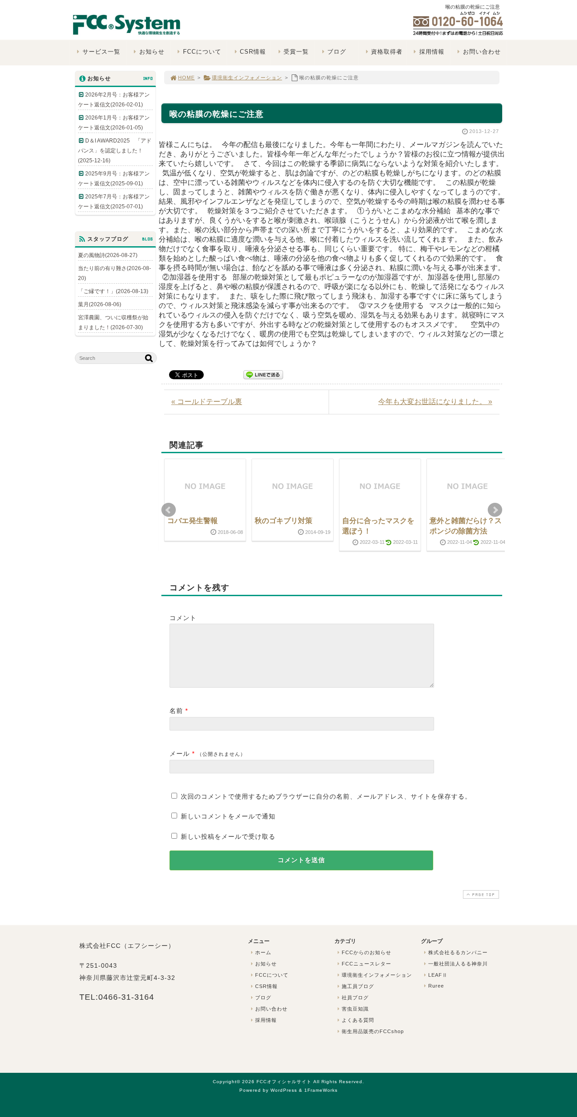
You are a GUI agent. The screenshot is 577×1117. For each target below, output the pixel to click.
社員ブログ (355, 997)
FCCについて (202, 51)
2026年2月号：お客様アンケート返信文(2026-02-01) (114, 100)
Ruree (436, 985)
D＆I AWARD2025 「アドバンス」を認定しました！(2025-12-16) (114, 151)
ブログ (336, 51)
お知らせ (152, 51)
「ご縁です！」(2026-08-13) (113, 291)
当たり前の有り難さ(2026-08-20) (114, 273)
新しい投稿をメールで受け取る (228, 836)
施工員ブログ (358, 986)
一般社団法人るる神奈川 (458, 963)
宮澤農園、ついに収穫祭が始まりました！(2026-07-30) (113, 322)
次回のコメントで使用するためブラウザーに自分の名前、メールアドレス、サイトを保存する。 (326, 796)
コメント (183, 617)
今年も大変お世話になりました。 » (435, 401)
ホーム (263, 952)
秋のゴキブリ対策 (283, 520)
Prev (168, 510)
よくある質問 (358, 1020)
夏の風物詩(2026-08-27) (107, 255)
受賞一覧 (296, 51)
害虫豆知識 (355, 1008)
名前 (176, 710)
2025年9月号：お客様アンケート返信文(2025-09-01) (114, 178)
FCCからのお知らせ (366, 952)
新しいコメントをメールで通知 (228, 816)
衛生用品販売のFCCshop (373, 1031)
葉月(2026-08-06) (99, 304)
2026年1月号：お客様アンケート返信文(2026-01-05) (114, 123)
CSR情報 (253, 51)
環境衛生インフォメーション (247, 77)
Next (495, 510)
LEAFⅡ (438, 975)
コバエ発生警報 (192, 520)
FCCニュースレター (366, 963)
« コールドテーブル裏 (206, 401)
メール (179, 753)
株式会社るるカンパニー (458, 952)
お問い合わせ (482, 51)
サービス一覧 (101, 51)
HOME (186, 77)
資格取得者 (387, 51)
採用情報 (431, 51)
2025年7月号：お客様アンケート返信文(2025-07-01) (114, 201)
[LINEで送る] (263, 374)
